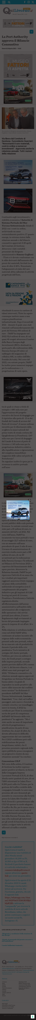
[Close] (29, 500)
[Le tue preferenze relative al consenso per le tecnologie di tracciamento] (32, 1016)
